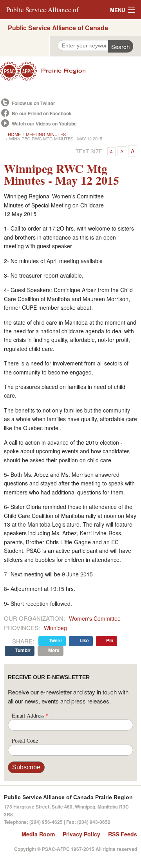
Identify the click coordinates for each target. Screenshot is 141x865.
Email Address (30, 715)
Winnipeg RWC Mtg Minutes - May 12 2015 (55, 138)
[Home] (70, 71)
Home (14, 134)
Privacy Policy (81, 834)
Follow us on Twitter (33, 103)
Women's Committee (95, 618)
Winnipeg (55, 628)
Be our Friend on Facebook (42, 113)
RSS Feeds (122, 834)
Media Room (38, 834)
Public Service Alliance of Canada (58, 27)
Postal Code (25, 740)
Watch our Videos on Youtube (44, 123)
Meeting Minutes (46, 134)
